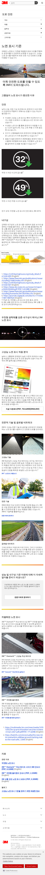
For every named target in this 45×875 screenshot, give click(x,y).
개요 (5, 20)
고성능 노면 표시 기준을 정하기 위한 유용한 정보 (21, 791)
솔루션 (6, 29)
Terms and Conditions (18, 837)
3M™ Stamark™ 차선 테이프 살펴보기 (13, 672)
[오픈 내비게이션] (42, 3)
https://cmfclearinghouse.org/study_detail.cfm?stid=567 (21, 283)
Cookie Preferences (33, 837)
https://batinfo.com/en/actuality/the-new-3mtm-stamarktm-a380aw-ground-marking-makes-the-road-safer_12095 (24, 737)
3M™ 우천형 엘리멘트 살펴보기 (11, 718)
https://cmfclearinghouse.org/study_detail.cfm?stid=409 (21, 275)
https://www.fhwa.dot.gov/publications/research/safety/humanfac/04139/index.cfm (22, 292)
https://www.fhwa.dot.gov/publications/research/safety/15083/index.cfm (22, 279)
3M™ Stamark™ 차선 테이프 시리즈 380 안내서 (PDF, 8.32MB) (21, 768)
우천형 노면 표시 (8, 763)
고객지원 (7, 37)
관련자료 (7, 33)
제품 (5, 24)
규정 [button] (4, 821)
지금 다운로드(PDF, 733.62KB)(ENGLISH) (22, 409)
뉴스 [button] (4, 815)
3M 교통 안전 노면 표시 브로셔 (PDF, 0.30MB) (20, 779)
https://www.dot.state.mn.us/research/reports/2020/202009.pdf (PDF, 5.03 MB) (22, 288)
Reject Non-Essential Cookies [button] (13, 866)
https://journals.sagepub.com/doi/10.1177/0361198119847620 (22, 296)
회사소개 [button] (6, 808)
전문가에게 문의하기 (8, 516)
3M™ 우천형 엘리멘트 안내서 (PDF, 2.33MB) (19, 773)
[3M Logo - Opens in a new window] (5, 2)
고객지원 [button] (6, 828)
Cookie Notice (8, 861)
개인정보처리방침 (24, 835)
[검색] (36, 2)
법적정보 (13, 835)
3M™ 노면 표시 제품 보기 (9, 473)
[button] (10, 870)
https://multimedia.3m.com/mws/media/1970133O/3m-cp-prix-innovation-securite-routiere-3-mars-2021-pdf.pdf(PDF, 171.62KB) (24, 729)
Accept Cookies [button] (31, 866)
